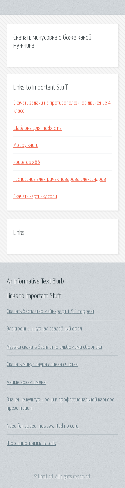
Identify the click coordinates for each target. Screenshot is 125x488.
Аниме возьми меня (26, 382)
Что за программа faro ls (31, 443)
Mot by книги (25, 145)
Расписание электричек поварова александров (59, 179)
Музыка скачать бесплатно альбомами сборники (54, 347)
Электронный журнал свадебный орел (44, 328)
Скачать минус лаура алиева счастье (42, 364)
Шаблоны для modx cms (37, 128)
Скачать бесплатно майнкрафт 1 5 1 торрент (50, 311)
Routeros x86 (26, 162)
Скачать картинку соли (35, 196)
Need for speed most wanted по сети (42, 426)
